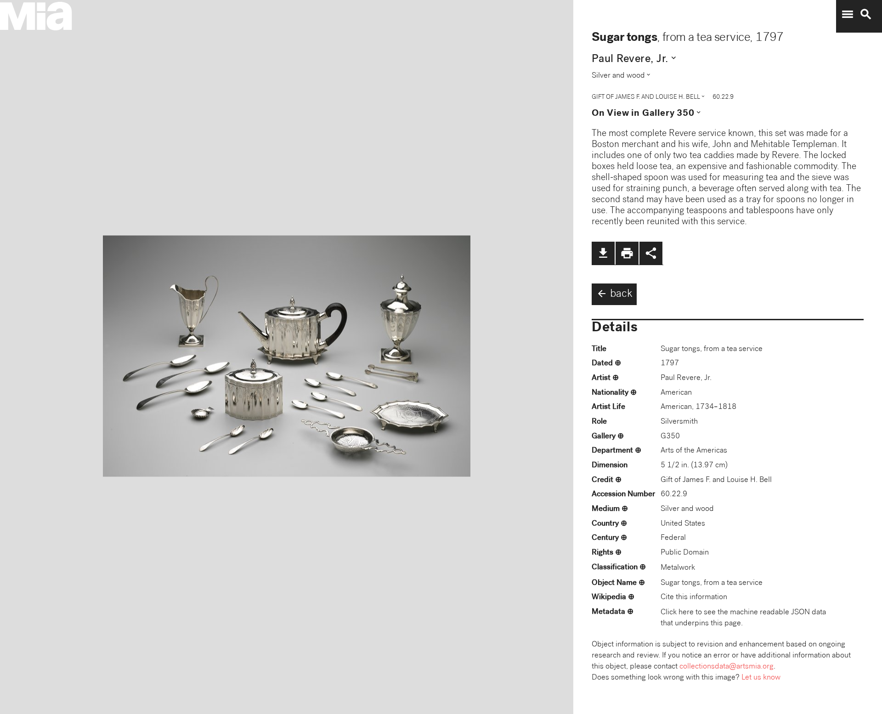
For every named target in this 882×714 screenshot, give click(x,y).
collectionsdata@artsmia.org (726, 667)
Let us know (760, 678)
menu (847, 14)
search (866, 14)
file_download (603, 253)
